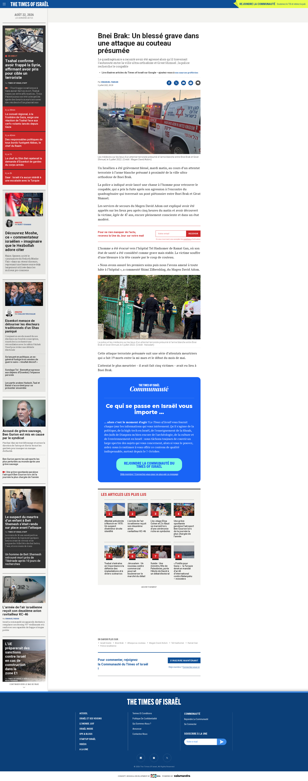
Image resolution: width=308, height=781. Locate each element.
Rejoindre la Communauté (257, 4)
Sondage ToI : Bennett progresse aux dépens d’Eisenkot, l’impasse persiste (22, 372)
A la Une (83, 749)
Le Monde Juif (86, 723)
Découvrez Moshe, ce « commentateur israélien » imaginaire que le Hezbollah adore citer (23, 241)
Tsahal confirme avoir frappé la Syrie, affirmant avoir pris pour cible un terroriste (23, 69)
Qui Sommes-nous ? (142, 723)
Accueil (83, 713)
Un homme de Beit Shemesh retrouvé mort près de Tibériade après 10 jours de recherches (23, 559)
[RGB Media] (156, 776)
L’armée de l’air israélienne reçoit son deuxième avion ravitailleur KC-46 (137, 526)
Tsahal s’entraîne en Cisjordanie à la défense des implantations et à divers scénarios (114, 568)
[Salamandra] (182, 776)
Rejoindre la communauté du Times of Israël (149, 465)
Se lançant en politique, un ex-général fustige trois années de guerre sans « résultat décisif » (21, 359)
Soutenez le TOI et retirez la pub (291, 4)
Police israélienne (108, 646)
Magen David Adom (158, 643)
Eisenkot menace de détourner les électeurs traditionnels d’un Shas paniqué (22, 326)
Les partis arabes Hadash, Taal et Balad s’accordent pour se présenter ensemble (22, 385)
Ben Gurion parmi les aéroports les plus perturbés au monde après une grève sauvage (21, 461)
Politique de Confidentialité (145, 718)
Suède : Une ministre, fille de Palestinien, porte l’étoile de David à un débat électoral (160, 568)
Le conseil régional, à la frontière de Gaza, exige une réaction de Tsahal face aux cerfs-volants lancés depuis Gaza (21, 120)
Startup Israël (87, 739)
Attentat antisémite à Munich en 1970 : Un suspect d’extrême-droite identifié (114, 526)
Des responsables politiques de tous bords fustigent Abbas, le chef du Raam (23, 142)
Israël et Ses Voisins (90, 718)
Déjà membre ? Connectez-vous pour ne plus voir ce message (149, 474)
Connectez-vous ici (191, 667)
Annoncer (137, 729)
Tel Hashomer (177, 643)
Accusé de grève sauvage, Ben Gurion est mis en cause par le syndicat (23, 434)
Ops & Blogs (85, 734)
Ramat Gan (193, 643)
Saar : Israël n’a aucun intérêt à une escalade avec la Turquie (23, 179)
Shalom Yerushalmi (26, 314)
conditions (187, 239)
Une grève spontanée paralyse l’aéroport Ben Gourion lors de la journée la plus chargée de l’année (184, 529)
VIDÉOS (82, 744)
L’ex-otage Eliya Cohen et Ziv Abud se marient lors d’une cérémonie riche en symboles (160, 526)
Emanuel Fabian (109, 82)
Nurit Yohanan (24, 224)
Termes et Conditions (142, 713)
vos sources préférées (186, 72)
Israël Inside (105, 643)
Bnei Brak (119, 643)
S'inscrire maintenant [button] (184, 660)
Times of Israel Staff (17, 83)
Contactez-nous (140, 734)
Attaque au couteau (136, 643)
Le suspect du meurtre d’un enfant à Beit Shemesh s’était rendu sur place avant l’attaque (23, 522)
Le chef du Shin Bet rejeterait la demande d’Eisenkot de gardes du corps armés (23, 161)
